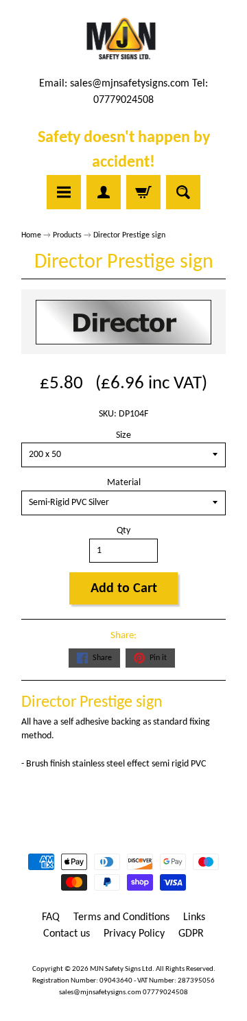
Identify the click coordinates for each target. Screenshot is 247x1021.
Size (123, 435)
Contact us (66, 933)
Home (31, 235)
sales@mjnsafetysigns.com (129, 83)
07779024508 (165, 992)
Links (194, 917)
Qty (123, 530)
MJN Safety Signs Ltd (121, 969)
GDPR (191, 933)
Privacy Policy (134, 933)
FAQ (51, 917)
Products (67, 235)
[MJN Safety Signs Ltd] (123, 40)
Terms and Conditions (121, 917)
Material (124, 482)
